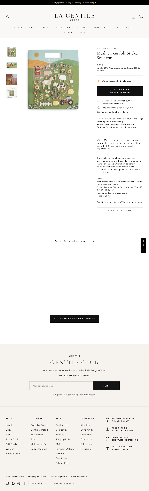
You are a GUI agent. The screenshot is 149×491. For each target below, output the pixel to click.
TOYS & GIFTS (102, 28)
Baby (8, 429)
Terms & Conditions (61, 456)
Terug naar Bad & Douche (76, 319)
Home (99, 48)
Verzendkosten (114, 68)
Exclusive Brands (39, 425)
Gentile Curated (39, 429)
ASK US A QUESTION (120, 211)
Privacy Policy (63, 463)
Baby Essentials (39, 448)
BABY (32, 28)
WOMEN (68, 32)
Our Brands (86, 429)
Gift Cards (11, 444)
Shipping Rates (63, 439)
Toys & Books (12, 439)
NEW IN (18, 28)
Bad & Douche (109, 48)
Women (10, 448)
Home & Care (13, 453)
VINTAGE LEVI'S (64, 28)
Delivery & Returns (61, 432)
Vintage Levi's (38, 444)
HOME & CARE (125, 28)
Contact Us (62, 425)
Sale (33, 439)
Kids (8, 434)
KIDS (46, 28)
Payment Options (65, 448)
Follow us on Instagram (86, 446)
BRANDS (82, 28)
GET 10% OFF (143, 245)
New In (9, 425)
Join (106, 386)
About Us (85, 425)
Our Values (86, 434)
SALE (82, 32)
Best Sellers (37, 434)
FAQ (58, 444)
